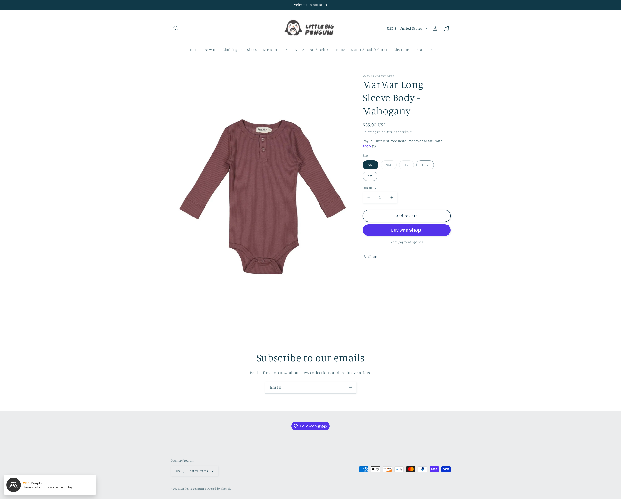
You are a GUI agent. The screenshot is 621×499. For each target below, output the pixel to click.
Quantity (369, 187)
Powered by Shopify (218, 488)
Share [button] (373, 256)
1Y (409, 165)
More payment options (406, 242)
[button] (176, 28)
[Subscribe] (350, 388)
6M (370, 164)
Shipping (369, 132)
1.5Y (425, 164)
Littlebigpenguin (192, 488)
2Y (370, 176)
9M (391, 165)
